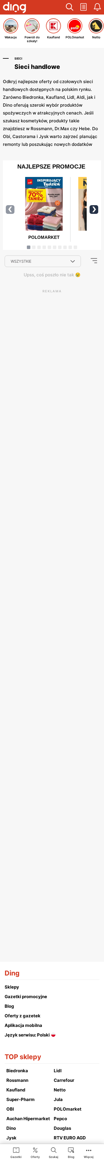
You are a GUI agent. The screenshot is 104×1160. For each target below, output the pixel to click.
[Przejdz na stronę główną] (14, 8)
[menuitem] (16, 1152)
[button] (69, 7)
